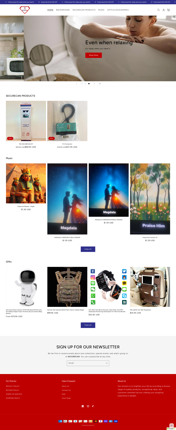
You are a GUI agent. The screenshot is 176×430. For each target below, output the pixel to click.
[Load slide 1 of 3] (82, 83)
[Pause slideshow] (99, 83)
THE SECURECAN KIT (26, 144)
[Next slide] (94, 83)
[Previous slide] (76, 83)
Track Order (66, 398)
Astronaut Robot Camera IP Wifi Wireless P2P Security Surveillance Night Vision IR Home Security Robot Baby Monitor (24, 311)
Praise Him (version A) (150, 237)
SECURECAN (90, 425)
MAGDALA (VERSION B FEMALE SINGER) (108, 220)
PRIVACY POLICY (13, 386)
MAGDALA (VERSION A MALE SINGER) (67, 237)
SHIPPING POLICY (13, 398)
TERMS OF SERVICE (14, 394)
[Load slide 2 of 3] (85, 83)
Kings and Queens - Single (26, 206)
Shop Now (70, 55)
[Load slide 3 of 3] (89, 83)
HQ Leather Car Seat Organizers (140, 310)
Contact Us (66, 390)
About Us (65, 386)
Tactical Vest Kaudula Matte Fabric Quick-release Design (65, 310)
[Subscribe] (106, 363)
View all (87, 249)
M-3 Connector (67, 144)
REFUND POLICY (12, 390)
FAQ (63, 394)
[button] (158, 10)
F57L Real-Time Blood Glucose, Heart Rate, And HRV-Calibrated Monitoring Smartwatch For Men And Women (107, 310)
